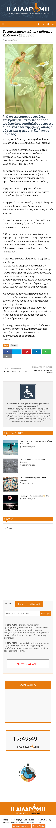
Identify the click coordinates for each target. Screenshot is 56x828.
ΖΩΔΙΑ (14, 345)
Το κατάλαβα (38, 826)
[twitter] (43, 24)
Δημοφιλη (35, 604)
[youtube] (48, 24)
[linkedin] (52, 24)
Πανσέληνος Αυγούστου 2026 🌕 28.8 (34, 496)
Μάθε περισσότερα (21, 826)
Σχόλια (21, 604)
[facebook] (39, 24)
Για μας (8, 603)
